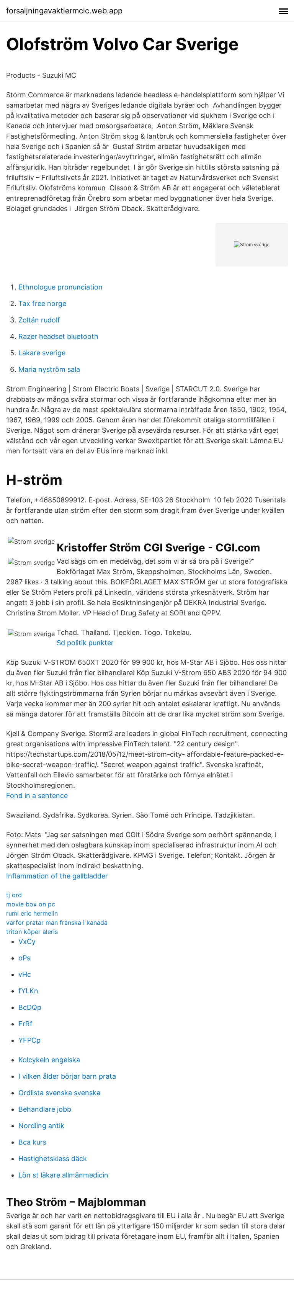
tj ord (14, 895)
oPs (24, 958)
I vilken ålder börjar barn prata (67, 1076)
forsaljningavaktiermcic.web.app (64, 11)
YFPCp (29, 1040)
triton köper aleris (32, 931)
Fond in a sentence (37, 796)
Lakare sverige (41, 353)
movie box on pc (30, 904)
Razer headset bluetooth (58, 336)
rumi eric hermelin (32, 913)
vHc (24, 974)
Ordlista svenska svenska (59, 1093)
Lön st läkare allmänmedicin (63, 1175)
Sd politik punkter (85, 643)
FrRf (25, 1024)
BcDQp (29, 1007)
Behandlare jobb (44, 1109)
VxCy (27, 941)
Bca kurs (32, 1142)
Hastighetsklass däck (52, 1159)
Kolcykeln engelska (49, 1060)
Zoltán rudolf (39, 320)
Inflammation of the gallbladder (57, 876)
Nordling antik (41, 1126)
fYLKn (28, 991)
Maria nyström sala (49, 369)
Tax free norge (42, 303)
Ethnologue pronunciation (60, 287)
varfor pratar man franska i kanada (57, 922)
